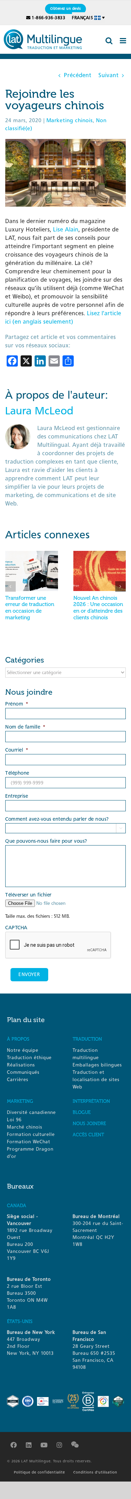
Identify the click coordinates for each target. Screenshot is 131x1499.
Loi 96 (14, 1119)
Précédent (78, 75)
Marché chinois (24, 1127)
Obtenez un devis (65, 9)
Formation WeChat (28, 1141)
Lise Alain (66, 229)
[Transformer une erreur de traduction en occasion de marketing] (31, 554)
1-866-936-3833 (48, 17)
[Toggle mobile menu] (124, 40)
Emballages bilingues (97, 1065)
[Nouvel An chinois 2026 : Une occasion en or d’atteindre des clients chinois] (99, 554)
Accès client (88, 1134)
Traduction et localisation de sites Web (96, 1080)
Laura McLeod (39, 411)
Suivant (109, 75)
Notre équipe (22, 1050)
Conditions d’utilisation (95, 1472)
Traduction (87, 1039)
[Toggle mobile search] (109, 40)
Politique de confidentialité (39, 1472)
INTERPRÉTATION (91, 1101)
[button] (10, 586)
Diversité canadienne (31, 1112)
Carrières (17, 1079)
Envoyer (29, 974)
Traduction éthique (29, 1057)
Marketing (20, 1101)
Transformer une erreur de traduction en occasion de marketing (29, 608)
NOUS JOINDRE (89, 1123)
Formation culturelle (31, 1134)
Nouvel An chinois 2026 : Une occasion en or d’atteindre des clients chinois (98, 608)
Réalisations (21, 1065)
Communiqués (23, 1072)
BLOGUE (81, 1112)
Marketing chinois (69, 120)
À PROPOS (18, 1039)
